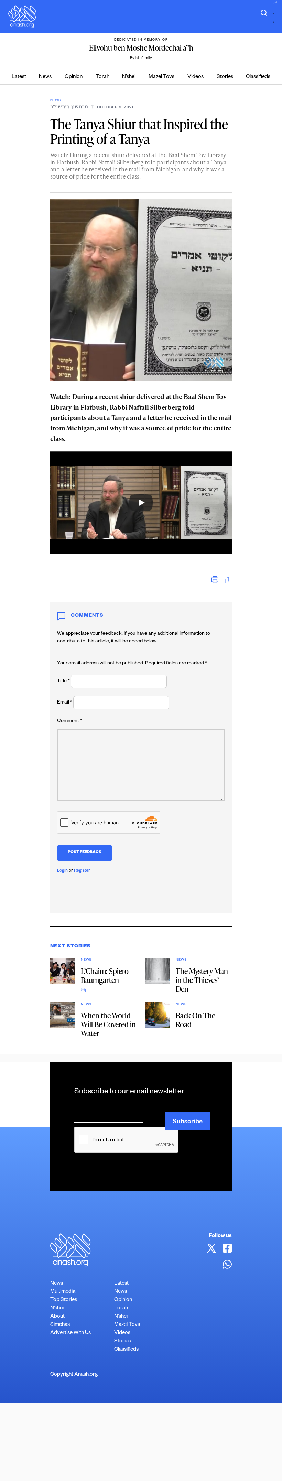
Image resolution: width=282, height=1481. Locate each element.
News (45, 77)
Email (64, 703)
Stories (225, 77)
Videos (195, 77)
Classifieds (258, 77)
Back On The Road (195, 1020)
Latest (19, 77)
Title (63, 681)
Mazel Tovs (161, 77)
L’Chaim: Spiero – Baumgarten (107, 975)
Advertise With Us (70, 1333)
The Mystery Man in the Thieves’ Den (202, 980)
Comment (69, 721)
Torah (102, 77)
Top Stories (63, 1300)
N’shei (128, 77)
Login (62, 871)
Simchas (60, 1325)
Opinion (74, 77)
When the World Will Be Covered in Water (108, 1024)
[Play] (141, 502)
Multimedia (62, 1292)
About (57, 1317)
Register (82, 871)
